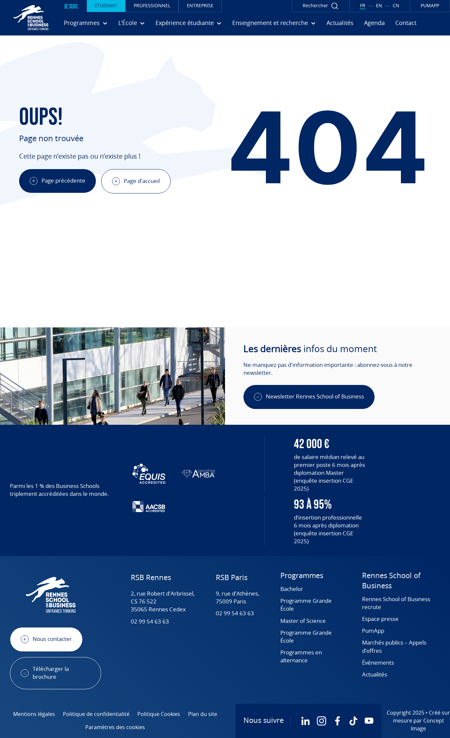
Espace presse (380, 619)
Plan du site (202, 714)
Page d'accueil (142, 181)
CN (396, 6)
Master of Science (303, 621)
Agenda (374, 23)
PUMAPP (430, 6)
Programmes (301, 576)
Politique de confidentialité (96, 714)
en (379, 6)
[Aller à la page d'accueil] (26, 17)
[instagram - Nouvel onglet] (321, 720)
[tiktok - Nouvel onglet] (353, 720)
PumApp (373, 631)
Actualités (339, 23)
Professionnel (152, 6)
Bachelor (291, 589)
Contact (405, 23)
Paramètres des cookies (115, 727)
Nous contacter (52, 639)
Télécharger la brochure (51, 673)
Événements (378, 663)
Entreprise (200, 6)
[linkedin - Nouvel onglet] (305, 720)
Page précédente (63, 181)
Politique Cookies (158, 714)
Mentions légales (34, 714)
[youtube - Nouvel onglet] (369, 721)
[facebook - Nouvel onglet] (337, 720)
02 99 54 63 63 (150, 621)
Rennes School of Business (391, 581)
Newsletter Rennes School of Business (315, 396)
